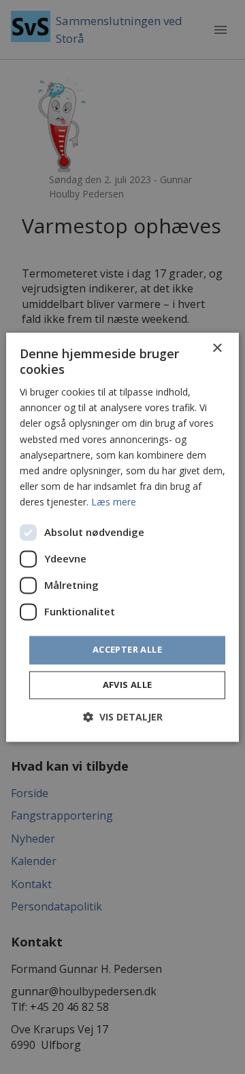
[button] (123, 717)
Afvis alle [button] (127, 684)
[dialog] (122, 537)
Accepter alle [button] (127, 649)
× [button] (217, 348)
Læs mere (113, 501)
